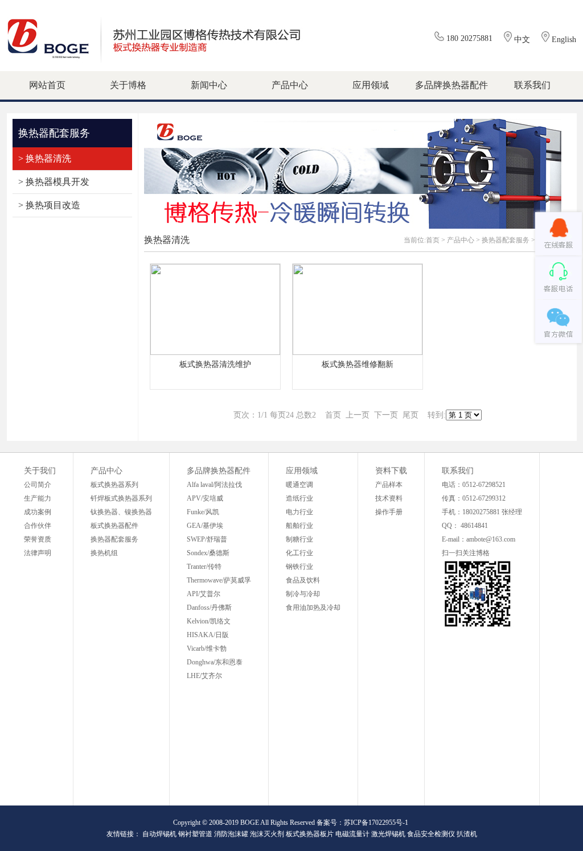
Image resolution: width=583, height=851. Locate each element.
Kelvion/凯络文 (209, 621)
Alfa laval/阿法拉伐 (214, 485)
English (564, 39)
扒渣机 (467, 834)
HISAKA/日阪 (208, 635)
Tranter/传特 (204, 567)
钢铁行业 (299, 567)
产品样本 (389, 485)
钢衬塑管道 (195, 834)
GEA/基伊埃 (205, 526)
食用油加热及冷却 (313, 608)
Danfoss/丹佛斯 (209, 608)
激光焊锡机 (388, 834)
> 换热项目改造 (49, 205)
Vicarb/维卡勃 (207, 648)
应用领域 (302, 470)
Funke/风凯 (203, 512)
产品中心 (460, 240)
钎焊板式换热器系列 (121, 498)
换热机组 (104, 553)
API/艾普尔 (203, 594)
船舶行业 (299, 526)
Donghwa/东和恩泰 (215, 662)
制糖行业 (299, 539)
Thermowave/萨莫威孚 (219, 580)
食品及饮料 (303, 580)
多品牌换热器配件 (219, 470)
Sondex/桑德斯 (208, 553)
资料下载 (391, 470)
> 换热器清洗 (44, 158)
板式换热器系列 (114, 485)
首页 (433, 240)
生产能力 (37, 498)
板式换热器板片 (310, 834)
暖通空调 (299, 485)
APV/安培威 (205, 498)
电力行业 (299, 512)
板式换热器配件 (114, 526)
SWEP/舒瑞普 (207, 539)
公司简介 (37, 485)
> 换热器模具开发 (53, 182)
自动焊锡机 (159, 834)
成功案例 (37, 512)
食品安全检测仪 (431, 834)
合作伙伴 (37, 526)
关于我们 (40, 470)
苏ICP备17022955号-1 (376, 823)
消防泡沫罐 (231, 834)
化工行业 (299, 553)
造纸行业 (299, 498)
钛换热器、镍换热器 (121, 512)
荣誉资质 (37, 539)
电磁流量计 (352, 834)
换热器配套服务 (505, 240)
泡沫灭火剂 (267, 834)
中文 (522, 39)
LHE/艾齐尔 (204, 676)
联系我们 (458, 470)
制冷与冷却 (303, 594)
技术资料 (389, 498)
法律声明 (37, 553)
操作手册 (389, 512)
